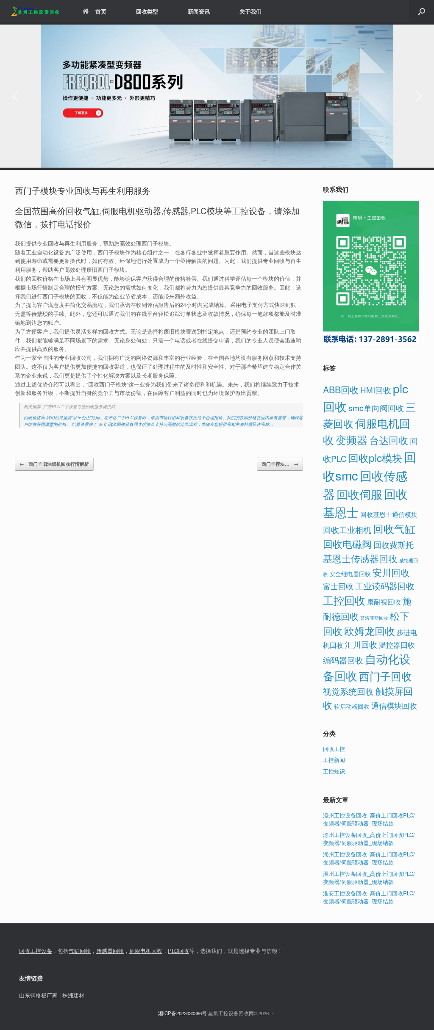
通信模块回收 (394, 705)
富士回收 (338, 585)
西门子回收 (385, 675)
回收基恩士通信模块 (388, 514)
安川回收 (391, 572)
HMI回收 (375, 389)
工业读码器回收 (385, 586)
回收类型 (147, 11)
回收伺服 (359, 494)
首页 (100, 11)
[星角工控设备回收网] (34, 11)
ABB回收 (341, 389)
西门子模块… (280, 464)
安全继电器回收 (350, 573)
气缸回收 (80, 951)
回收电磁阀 (347, 543)
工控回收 (344, 600)
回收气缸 (394, 528)
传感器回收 (110, 951)
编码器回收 (343, 659)
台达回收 (388, 440)
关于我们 (250, 11)
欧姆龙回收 (369, 630)
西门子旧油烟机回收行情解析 (54, 464)
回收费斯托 (393, 544)
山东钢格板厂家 (38, 995)
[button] (421, 11)
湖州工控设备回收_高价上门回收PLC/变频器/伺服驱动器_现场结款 (369, 858)
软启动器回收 (352, 706)
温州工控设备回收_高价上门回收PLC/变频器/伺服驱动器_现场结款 (369, 878)
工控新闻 (334, 760)
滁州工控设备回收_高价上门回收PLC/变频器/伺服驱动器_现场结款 (369, 839)
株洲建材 (73, 995)
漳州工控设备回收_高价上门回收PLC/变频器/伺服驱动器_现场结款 (369, 819)
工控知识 (334, 771)
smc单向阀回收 (376, 408)
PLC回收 (178, 951)
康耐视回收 (384, 602)
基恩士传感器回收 (360, 558)
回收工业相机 (347, 529)
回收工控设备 (35, 951)
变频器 (351, 439)
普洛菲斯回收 (374, 618)
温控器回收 (397, 645)
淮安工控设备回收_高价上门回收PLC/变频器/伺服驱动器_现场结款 (369, 897)
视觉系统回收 (348, 691)
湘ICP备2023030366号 (182, 1013)
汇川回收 (361, 644)
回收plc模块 (375, 457)
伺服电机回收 (145, 951)
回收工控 (334, 749)
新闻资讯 (199, 11)
